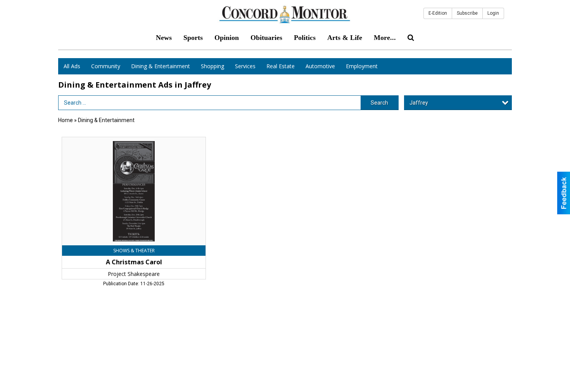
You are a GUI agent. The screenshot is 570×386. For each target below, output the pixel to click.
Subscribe (467, 13)
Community (105, 66)
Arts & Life (344, 37)
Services (245, 66)
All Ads (72, 66)
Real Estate (280, 66)
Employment (362, 66)
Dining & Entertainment (160, 66)
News (164, 37)
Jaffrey (418, 103)
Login (493, 13)
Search (379, 103)
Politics (305, 37)
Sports (193, 37)
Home (65, 120)
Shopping (212, 66)
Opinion (226, 37)
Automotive (320, 66)
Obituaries (266, 37)
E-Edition (437, 13)
